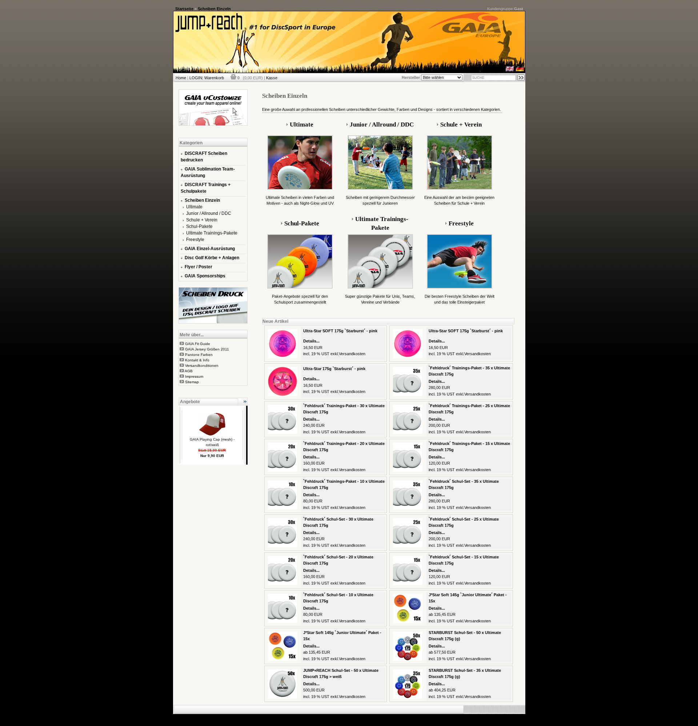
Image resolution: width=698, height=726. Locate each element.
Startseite (184, 9)
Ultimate (194, 206)
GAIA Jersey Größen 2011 (207, 349)
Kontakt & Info (197, 360)
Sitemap (192, 382)
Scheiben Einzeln (214, 9)
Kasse (271, 78)
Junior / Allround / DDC (208, 213)
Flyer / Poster (198, 266)
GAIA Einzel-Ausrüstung (210, 248)
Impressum (194, 376)
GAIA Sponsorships (205, 275)
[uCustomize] (213, 124)
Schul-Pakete (199, 226)
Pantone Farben (199, 355)
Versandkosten (352, 354)
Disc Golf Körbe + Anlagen (212, 257)
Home (181, 78)
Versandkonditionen (201, 366)
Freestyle (195, 239)
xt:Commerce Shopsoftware (374, 717)
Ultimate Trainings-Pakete (211, 233)
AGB (189, 371)
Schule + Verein (201, 219)
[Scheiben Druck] (213, 322)
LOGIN (195, 78)
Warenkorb (214, 78)
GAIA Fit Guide (197, 344)
